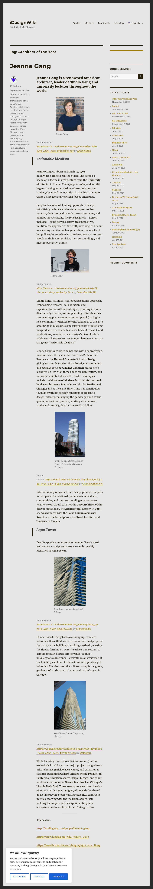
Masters (89, 23)
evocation (14, 129)
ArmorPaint (117, 135)
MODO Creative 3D (120, 157)
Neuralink (117, 237)
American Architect (19, 94)
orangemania (83, 628)
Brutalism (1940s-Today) (124, 215)
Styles (76, 23)
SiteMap (119, 23)
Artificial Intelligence (122, 207)
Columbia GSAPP (86, 292)
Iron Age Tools (119, 244)
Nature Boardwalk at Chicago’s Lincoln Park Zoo (19, 144)
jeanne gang (16, 138)
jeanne (20, 135)
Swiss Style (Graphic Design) (126, 229)
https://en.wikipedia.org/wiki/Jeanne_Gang (62, 836)
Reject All (39, 876)
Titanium (116, 182)
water (12, 154)
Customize (19, 876)
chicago (14, 116)
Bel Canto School (120, 113)
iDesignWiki (23, 22)
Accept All (58, 876)
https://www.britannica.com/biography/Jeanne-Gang (68, 845)
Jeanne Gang (30, 66)
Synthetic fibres (119, 143)
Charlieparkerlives (92, 483)
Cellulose (116, 190)
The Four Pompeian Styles (124, 99)
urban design (22, 151)
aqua (25, 101)
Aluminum (117, 165)
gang (21, 132)
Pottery (115, 222)
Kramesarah (84, 150)
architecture (16, 110)
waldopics (85, 752)
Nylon (115, 150)
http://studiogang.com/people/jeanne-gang (62, 828)
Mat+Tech (104, 23)
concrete (21, 126)
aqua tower (15, 104)
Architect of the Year (19, 107)
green (13, 135)
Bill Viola (116, 128)
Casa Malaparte (119, 121)
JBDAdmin (15, 86)
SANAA (115, 106)
